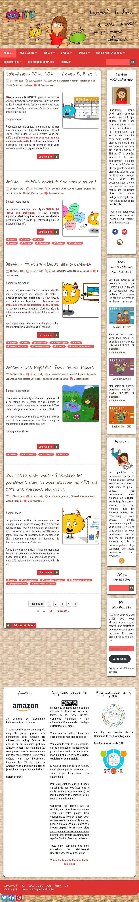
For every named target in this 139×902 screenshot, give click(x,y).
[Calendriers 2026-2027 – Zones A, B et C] (81, 93)
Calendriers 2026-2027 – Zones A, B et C (51, 73)
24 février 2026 (17, 374)
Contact (66, 62)
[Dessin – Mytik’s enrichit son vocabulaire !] (81, 201)
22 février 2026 (17, 496)
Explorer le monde (70, 81)
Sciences (57, 379)
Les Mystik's (24, 193)
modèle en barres (42, 346)
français (27, 243)
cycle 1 (12, 240)
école (26, 343)
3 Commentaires (36, 501)
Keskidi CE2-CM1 (121, 378)
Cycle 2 (65, 53)
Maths (69, 271)
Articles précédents (24, 625)
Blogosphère (11, 62)
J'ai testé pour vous (79, 496)
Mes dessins (27, 53)
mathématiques (60, 343)
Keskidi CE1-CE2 (121, 327)
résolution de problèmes (82, 346)
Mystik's (59, 243)
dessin (13, 243)
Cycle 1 (47, 53)
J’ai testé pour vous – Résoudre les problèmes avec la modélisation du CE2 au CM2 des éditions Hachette (51, 482)
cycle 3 (39, 240)
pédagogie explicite (18, 584)
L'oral (15, 193)
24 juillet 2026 (16, 81)
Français (82, 189)
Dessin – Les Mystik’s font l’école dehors (50, 367)
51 (51, 611)
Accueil (8, 53)
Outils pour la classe (109, 53)
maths (77, 343)
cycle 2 (26, 240)
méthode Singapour (18, 346)
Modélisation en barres (80, 580)
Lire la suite (45, 156)
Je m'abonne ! (120, 658)
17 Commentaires (46, 85)
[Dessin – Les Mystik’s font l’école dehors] (81, 387)
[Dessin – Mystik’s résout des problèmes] (81, 282)
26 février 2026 (17, 189)
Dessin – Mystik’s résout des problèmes (48, 264)
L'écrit (9, 193)
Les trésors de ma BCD (41, 62)
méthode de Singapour (54, 580)
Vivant (65, 379)
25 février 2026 (17, 271)
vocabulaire (76, 243)
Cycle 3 (83, 53)
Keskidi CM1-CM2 (121, 426)
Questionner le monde (41, 379)
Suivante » (63, 611)
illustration (43, 243)
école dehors (29, 454)
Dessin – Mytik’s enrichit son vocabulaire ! (51, 181)
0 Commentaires (56, 193)
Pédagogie (17, 501)
